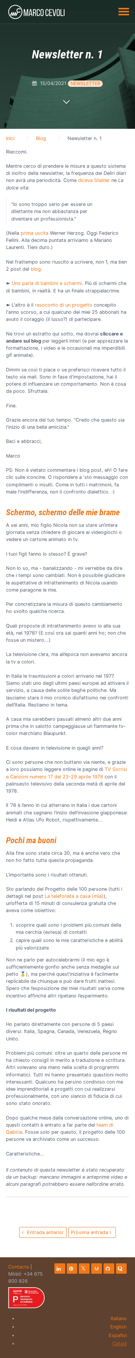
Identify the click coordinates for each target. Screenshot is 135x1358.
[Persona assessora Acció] (26, 1297)
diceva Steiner (94, 180)
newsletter (85, 83)
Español (118, 1335)
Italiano (119, 1318)
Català (119, 1343)
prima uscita (35, 233)
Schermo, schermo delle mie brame (63, 512)
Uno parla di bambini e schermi (47, 283)
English (118, 1327)
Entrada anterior (45, 1232)
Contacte (18, 1267)
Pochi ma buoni (31, 840)
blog (36, 269)
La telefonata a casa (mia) (74, 896)
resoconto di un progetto (63, 305)
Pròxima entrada (90, 1232)
